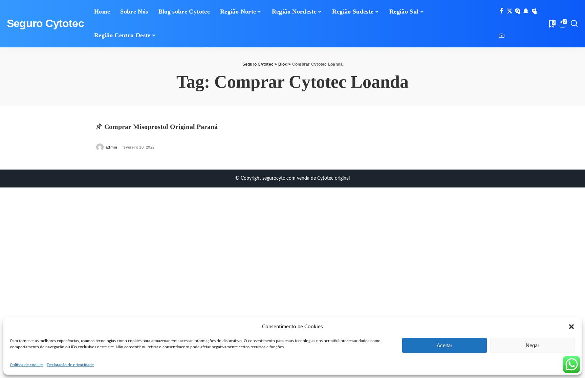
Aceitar (444, 345)
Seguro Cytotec (45, 23)
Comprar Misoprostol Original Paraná (161, 126)
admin (111, 147)
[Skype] (518, 11)
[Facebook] (501, 11)
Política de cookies (26, 365)
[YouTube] (501, 36)
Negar (532, 345)
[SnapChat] (526, 11)
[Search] (574, 23)
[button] (571, 326)
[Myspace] (534, 11)
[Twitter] (510, 11)
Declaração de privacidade (70, 365)
